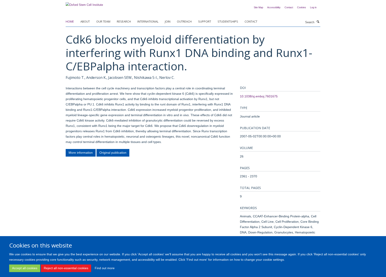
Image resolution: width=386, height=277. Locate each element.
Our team (103, 21)
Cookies (301, 7)
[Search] (317, 21)
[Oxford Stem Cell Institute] (84, 3)
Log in (313, 7)
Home (70, 21)
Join (167, 21)
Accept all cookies (24, 268)
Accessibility (274, 7)
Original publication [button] (112, 152)
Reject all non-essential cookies (66, 268)
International (147, 21)
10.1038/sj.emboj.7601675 (259, 96)
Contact (289, 7)
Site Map (258, 7)
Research (124, 21)
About (85, 21)
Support (204, 21)
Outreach (184, 21)
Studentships (228, 21)
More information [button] (81, 152)
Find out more (105, 268)
